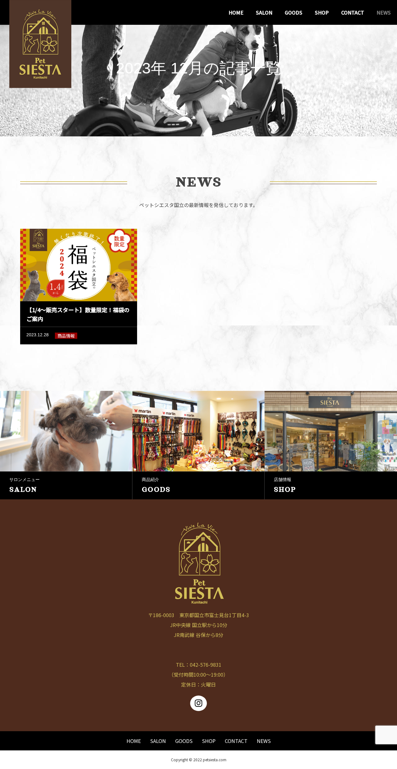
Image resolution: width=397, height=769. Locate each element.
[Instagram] (198, 703)
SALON (264, 12)
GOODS (293, 12)
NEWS (384, 12)
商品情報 (66, 336)
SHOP (322, 12)
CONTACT (352, 12)
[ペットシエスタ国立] (40, 12)
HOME (236, 12)
